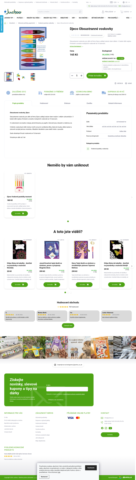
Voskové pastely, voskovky (99, 149)
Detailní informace (75, 46)
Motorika (123, 136)
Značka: (112, 36)
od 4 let (109, 126)
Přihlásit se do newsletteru (55, 400)
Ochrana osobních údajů (43, 435)
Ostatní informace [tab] (115, 103)
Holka (121, 131)
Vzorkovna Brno (65, 2)
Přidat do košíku (95, 76)
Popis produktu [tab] (18, 103)
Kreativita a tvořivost (114, 136)
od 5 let (114, 126)
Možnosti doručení (111, 61)
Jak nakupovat (40, 438)
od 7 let (119, 126)
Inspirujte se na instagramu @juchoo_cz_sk (69, 364)
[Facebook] (102, 427)
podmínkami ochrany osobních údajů (74, 394)
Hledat (80, 11)
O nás (6, 417)
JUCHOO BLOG (8, 429)
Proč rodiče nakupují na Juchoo (13, 420)
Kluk (125, 131)
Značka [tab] (89, 103)
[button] (68, 221)
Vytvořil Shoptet (112, 477)
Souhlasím (90, 468)
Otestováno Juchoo (10, 426)
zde (59, 472)
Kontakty (75, 2)
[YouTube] (110, 427)
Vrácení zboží (54, 2)
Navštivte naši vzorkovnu (11, 423)
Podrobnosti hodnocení (97, 35)
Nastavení (44, 477)
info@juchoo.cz (109, 418)
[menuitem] (9, 18)
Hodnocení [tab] (44, 103)
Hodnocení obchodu (41, 2)
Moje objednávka (40, 441)
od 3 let (104, 126)
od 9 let (124, 126)
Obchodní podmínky (10, 2)
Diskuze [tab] (67, 103)
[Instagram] (106, 427)
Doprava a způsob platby (26, 2)
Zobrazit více (68, 325)
